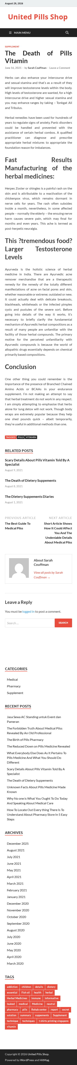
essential (12, 992)
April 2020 (14, 957)
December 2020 (18, 903)
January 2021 (16, 897)
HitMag (44, 1060)
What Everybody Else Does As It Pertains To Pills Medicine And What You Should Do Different (36, 757)
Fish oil (26, 992)
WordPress (27, 1060)
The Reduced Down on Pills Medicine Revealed (38, 746)
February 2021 (17, 890)
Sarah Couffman (37, 67)
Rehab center (39, 1009)
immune (36, 998)
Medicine (37, 1003)
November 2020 (18, 910)
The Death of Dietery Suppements (30, 480)
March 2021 (15, 883)
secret (65, 1009)
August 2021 (15, 850)
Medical (12, 679)
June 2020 (14, 943)
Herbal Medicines (17, 998)
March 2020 (15, 963)
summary (25, 1015)
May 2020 (14, 950)
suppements (42, 1015)
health (37, 992)
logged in (28, 611)
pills (21, 437)
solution (11, 1015)
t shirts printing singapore (54, 1020)
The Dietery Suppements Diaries (29, 496)
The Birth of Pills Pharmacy (25, 739)
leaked (11, 1003)
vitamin (31, 437)
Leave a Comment (59, 67)
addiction (12, 986)
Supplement (12, 46)
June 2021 (14, 863)
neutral (51, 1003)
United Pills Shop (38, 17)
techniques (28, 1020)
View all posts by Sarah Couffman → (48, 575)
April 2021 (14, 877)
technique (12, 1020)
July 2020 (13, 937)
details (39, 986)
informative (51, 998)
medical (23, 1003)
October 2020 (16, 917)
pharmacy (12, 1009)
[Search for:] (38, 623)
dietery (51, 986)
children (26, 986)
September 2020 (18, 923)
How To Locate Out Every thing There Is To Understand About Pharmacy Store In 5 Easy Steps (37, 814)
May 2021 (14, 870)
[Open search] (67, 32)
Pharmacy (14, 686)
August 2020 (15, 930)
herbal (49, 992)
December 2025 (18, 843)
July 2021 (13, 857)
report (54, 1009)
